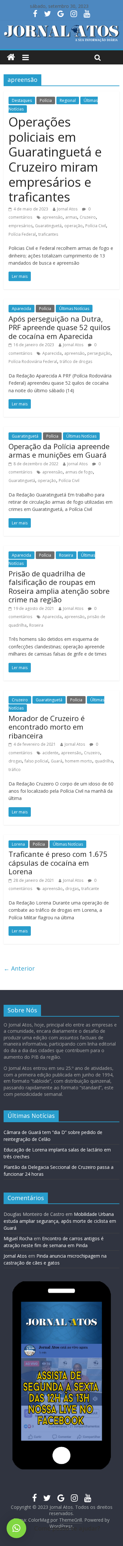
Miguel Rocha (18, 1238)
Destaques (22, 100)
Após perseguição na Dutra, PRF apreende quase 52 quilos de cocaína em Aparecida (60, 327)
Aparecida (21, 308)
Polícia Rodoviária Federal (33, 361)
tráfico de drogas (76, 361)
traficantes (48, 234)
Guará (56, 761)
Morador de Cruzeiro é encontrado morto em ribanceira (47, 726)
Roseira (66, 555)
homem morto (78, 761)
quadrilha (104, 761)
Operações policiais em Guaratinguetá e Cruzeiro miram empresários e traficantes (55, 159)
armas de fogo (79, 472)
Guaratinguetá (48, 226)
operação (73, 226)
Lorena (18, 844)
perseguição (99, 353)
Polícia (46, 100)
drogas (15, 761)
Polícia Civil (95, 226)
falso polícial (36, 761)
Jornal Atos (67, 209)
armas (71, 217)
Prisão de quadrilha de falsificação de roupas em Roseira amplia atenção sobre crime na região (59, 586)
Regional (68, 100)
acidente (50, 753)
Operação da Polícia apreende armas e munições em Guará (59, 450)
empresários (20, 226)
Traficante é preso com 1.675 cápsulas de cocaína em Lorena (58, 862)
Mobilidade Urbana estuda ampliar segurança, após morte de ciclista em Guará (60, 1221)
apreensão (52, 217)
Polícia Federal (22, 234)
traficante (90, 888)
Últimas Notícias (74, 308)
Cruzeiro (88, 217)
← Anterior (19, 968)
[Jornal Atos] (11, 57)
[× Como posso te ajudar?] (16, 1528)
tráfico (15, 769)
